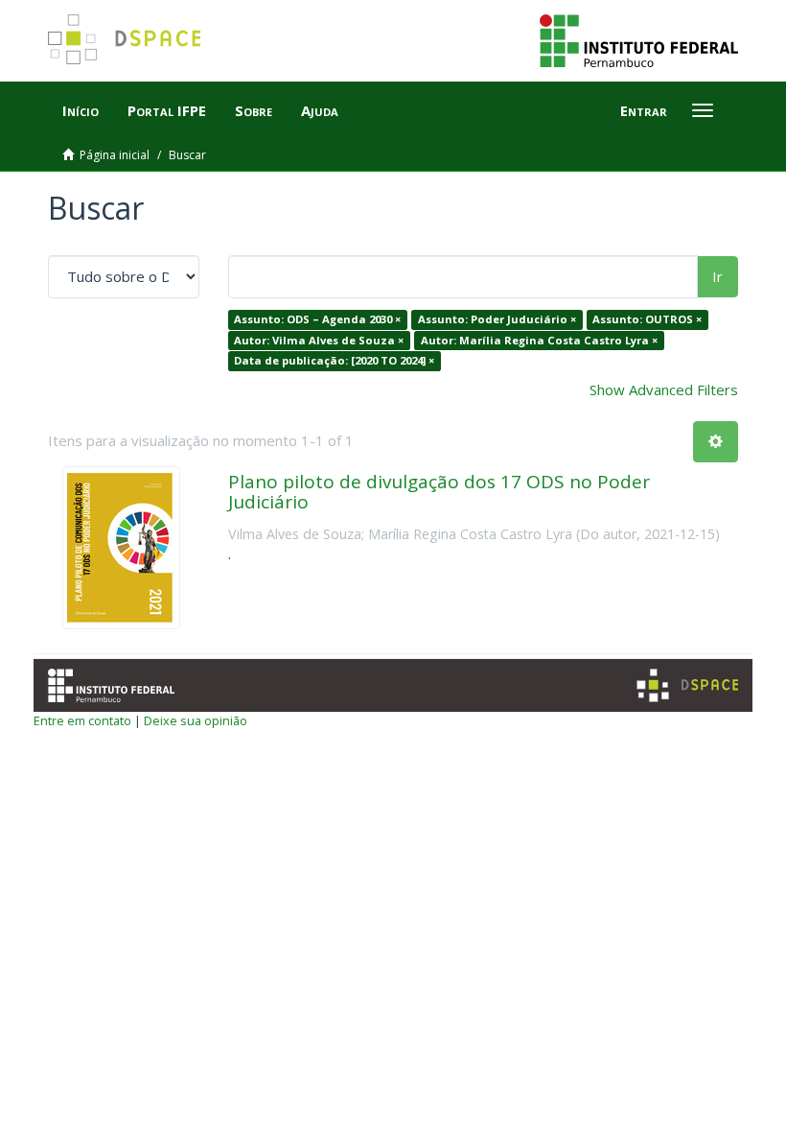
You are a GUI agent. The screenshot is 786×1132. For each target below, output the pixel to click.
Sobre (253, 110)
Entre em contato (82, 720)
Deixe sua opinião (195, 720)
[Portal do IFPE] (639, 39)
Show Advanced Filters (664, 389)
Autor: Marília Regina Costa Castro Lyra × (539, 340)
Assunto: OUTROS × (647, 319)
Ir (717, 276)
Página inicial (115, 155)
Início (80, 110)
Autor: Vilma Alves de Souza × (319, 340)
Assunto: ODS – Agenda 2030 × (317, 319)
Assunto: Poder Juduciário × (497, 319)
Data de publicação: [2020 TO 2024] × (334, 360)
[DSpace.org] (687, 685)
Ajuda (319, 110)
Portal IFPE (166, 110)
